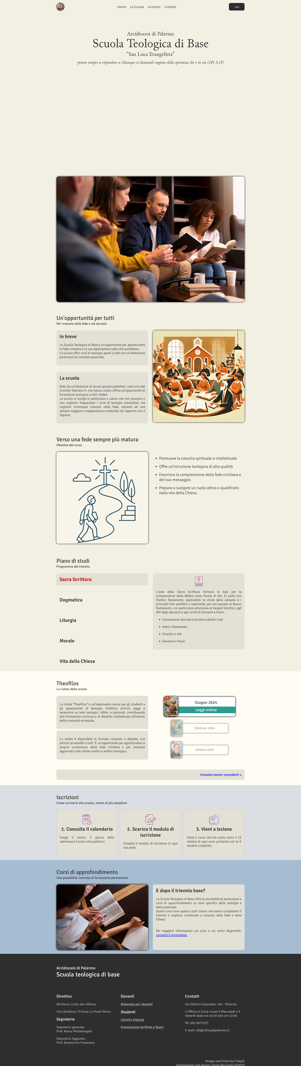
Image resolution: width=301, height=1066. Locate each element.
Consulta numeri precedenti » (220, 774)
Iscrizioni (154, 7)
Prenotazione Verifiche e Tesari (142, 1027)
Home (121, 7)
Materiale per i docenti (137, 1004)
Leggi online (206, 709)
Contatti (170, 7)
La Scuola (137, 7)
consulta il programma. (171, 935)
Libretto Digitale (132, 1020)
